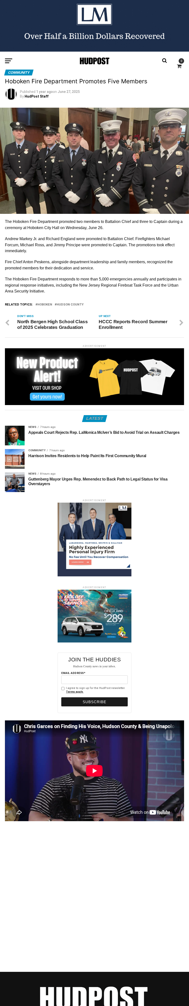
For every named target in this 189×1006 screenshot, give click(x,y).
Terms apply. (74, 691)
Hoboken (44, 304)
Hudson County (70, 304)
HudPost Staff (36, 96)
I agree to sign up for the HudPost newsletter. (95, 689)
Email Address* (73, 673)
